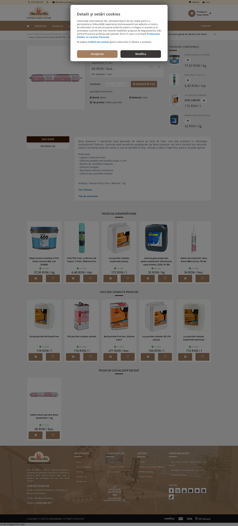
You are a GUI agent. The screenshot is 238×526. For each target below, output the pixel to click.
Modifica (140, 54)
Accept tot (97, 54)
